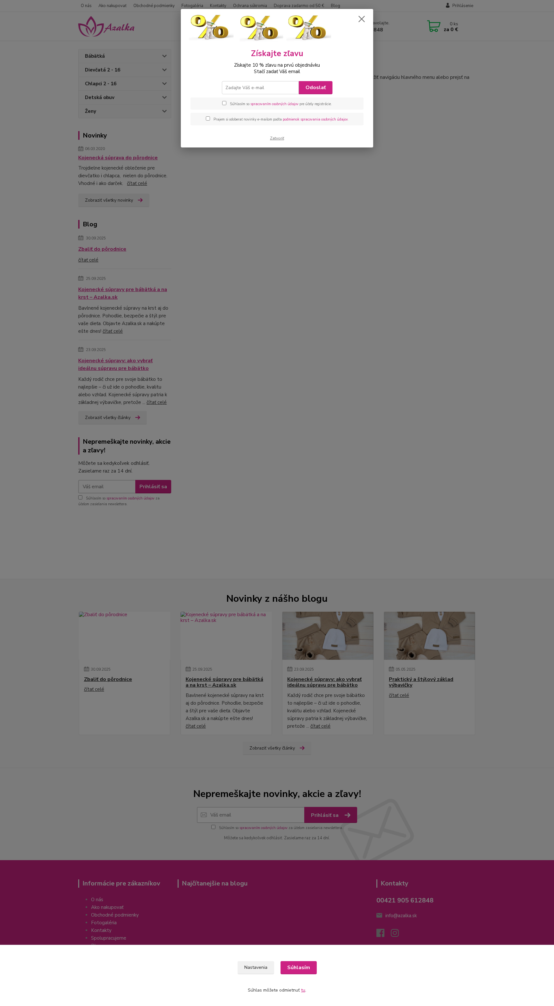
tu (303, 990)
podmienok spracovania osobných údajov (315, 119)
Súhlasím (298, 967)
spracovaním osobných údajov (274, 104)
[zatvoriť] (362, 18)
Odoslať (316, 87)
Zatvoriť (277, 138)
